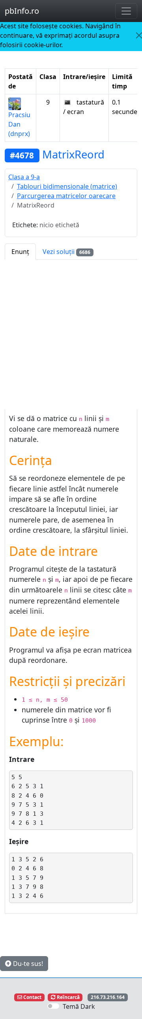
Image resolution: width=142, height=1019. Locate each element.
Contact (31, 997)
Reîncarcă (68, 997)
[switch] (53, 1006)
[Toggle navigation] (126, 11)
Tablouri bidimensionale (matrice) (67, 186)
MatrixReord (73, 154)
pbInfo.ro (22, 11)
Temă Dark (79, 1006)
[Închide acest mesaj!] (139, 35)
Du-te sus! (27, 963)
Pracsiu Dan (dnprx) (19, 124)
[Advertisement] (71, 334)
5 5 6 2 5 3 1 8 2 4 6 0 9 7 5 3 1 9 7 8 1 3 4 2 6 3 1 (27, 800)
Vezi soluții (66, 251)
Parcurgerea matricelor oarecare (66, 195)
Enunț (20, 251)
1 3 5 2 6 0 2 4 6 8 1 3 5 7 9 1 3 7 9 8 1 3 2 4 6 (27, 877)
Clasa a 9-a (24, 177)
